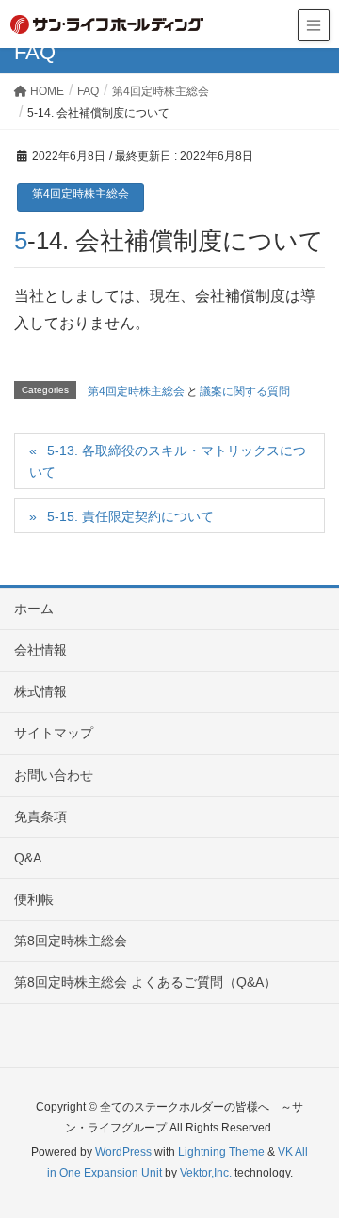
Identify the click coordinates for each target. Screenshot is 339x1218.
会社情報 (40, 649)
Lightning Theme (221, 1152)
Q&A (27, 857)
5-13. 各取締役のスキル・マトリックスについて (167, 461)
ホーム (34, 608)
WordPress (123, 1152)
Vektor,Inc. (206, 1172)
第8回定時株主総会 (70, 940)
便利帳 (34, 899)
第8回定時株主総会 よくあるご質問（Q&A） (145, 981)
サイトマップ (53, 732)
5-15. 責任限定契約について (130, 516)
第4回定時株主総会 (80, 193)
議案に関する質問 (245, 391)
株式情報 (40, 691)
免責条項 (40, 816)
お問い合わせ (53, 775)
